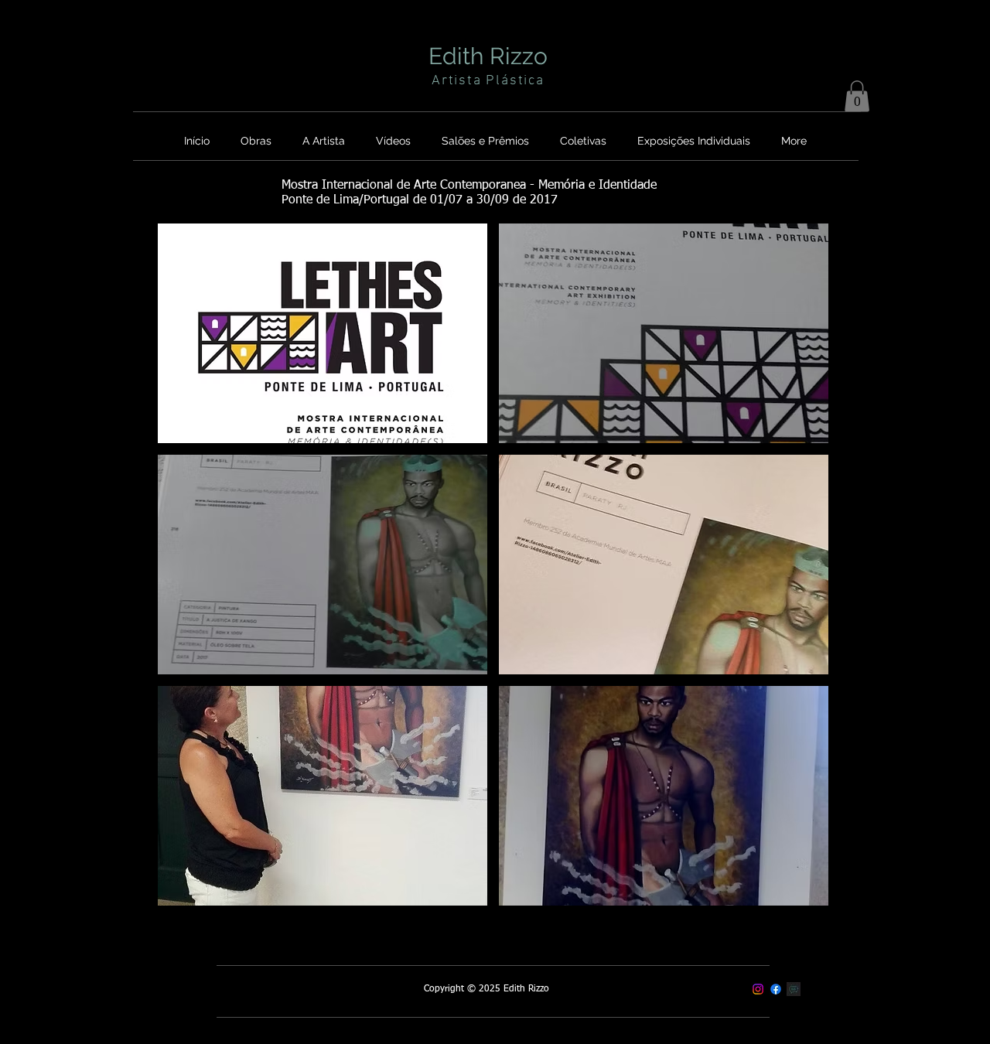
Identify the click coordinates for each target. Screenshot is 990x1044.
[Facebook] (776, 989)
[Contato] (794, 989)
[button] (857, 96)
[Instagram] (758, 989)
